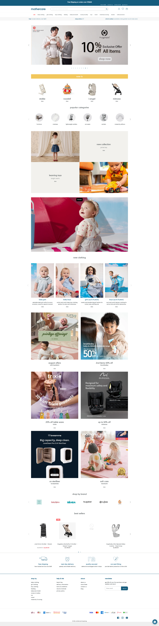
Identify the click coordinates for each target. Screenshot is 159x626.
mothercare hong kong (81, 621)
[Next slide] (130, 45)
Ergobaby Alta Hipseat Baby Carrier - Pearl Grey (115, 545)
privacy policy (61, 591)
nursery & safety (35, 593)
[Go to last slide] (29, 45)
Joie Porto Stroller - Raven (43, 544)
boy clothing (34, 586)
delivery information (62, 584)
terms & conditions (62, 586)
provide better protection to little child (116, 566)
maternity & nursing (36, 599)
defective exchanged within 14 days (91, 566)
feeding (33, 589)
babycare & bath (36, 591)
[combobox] (79, 9)
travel (32, 597)
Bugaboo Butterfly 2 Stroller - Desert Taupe (67, 545)
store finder (84, 584)
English (126, 4)
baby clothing (35, 582)
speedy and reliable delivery (67, 566)
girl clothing (34, 584)
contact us (84, 586)
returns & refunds (61, 589)
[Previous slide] (29, 119)
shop (42, 101)
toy (32, 595)
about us (83, 582)
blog (82, 589)
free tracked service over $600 (43, 566)
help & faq (59, 582)
